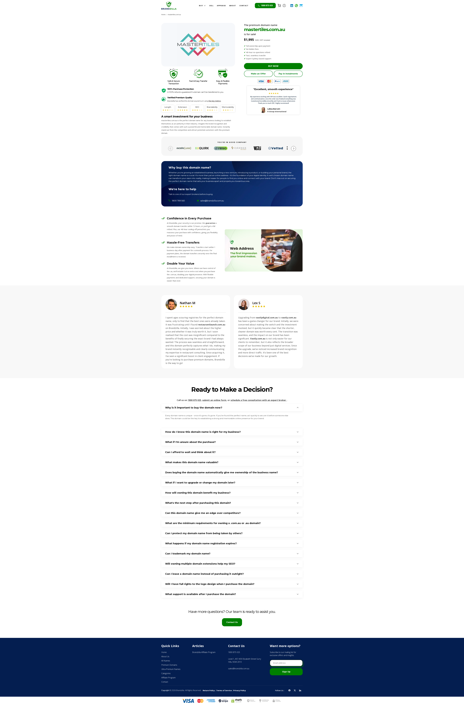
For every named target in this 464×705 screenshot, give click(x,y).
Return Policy (209, 690)
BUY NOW (273, 66)
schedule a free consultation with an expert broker (259, 400)
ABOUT (232, 5)
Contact (164, 681)
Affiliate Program (168, 677)
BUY (201, 5)
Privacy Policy (239, 690)
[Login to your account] (284, 5)
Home (163, 14)
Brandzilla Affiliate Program (203, 652)
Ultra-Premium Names (170, 669)
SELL (211, 5)
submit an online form (214, 400)
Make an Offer (258, 74)
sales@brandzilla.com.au (212, 201)
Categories (166, 673)
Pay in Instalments (288, 74)
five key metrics (215, 101)
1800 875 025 (194, 400)
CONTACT (243, 5)
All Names (165, 660)
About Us (165, 656)
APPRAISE (221, 5)
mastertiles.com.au (174, 14)
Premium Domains (169, 665)
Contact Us (232, 622)
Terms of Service (224, 690)
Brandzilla (180, 690)
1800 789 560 (178, 201)
